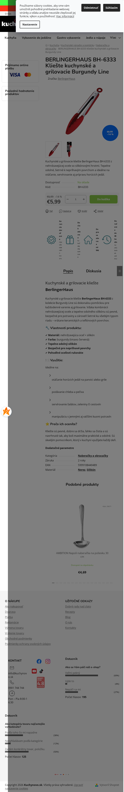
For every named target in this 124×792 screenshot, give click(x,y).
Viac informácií (65, 16)
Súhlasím (112, 8)
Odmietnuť (91, 8)
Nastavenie (29, 24)
